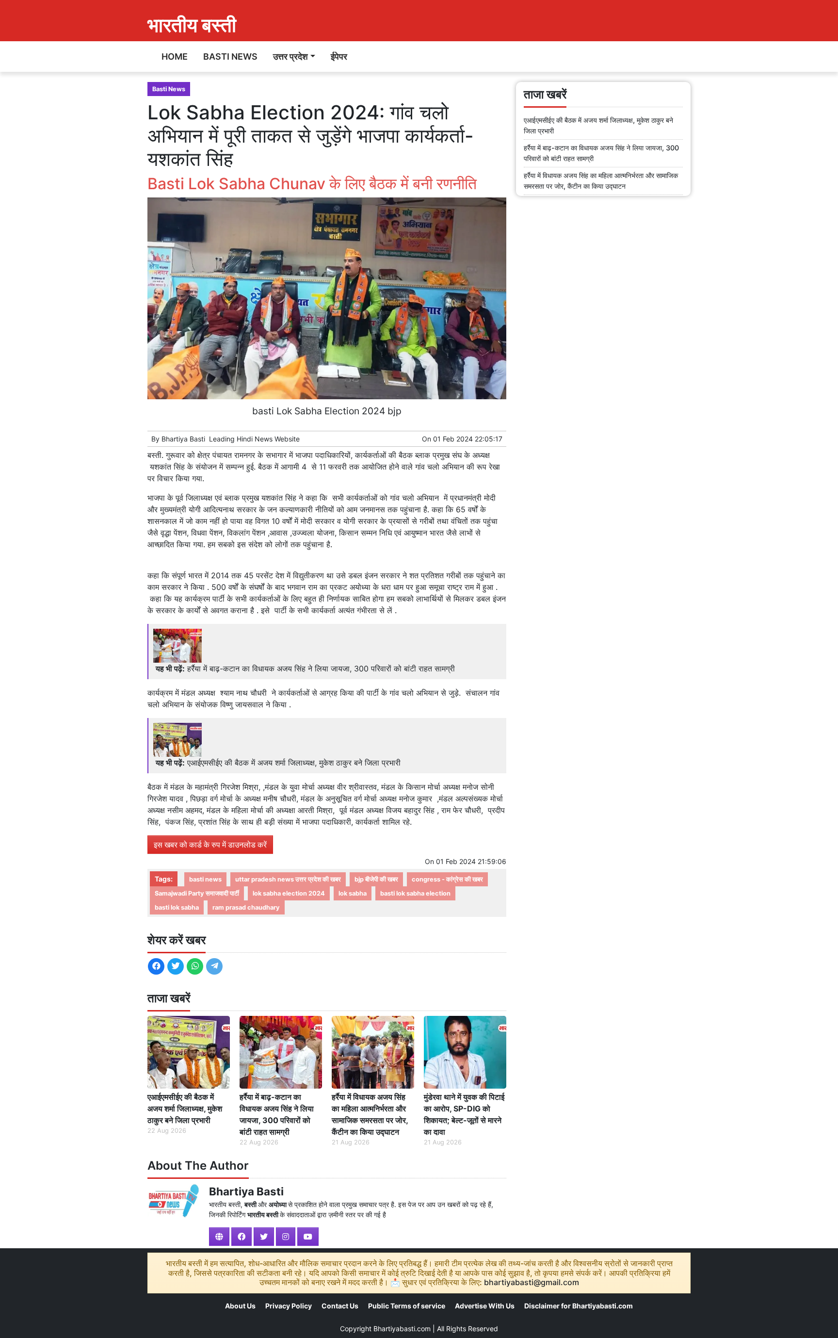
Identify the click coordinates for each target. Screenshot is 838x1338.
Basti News (230, 56)
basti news (205, 879)
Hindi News (255, 439)
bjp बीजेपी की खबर (376, 879)
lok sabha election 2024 (289, 893)
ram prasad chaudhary (246, 907)
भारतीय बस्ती (191, 25)
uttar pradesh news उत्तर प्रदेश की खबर (288, 879)
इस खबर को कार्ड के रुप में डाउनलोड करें (210, 844)
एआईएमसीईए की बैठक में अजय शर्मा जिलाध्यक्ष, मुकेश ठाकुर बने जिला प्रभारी (294, 762)
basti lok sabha (177, 907)
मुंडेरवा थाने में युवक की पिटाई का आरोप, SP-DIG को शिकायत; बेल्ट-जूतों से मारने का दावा (464, 1114)
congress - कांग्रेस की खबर (447, 879)
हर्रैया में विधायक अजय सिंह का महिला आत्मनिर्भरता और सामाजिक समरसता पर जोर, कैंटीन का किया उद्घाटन (370, 1114)
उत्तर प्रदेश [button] (290, 56)
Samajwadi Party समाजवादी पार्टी (197, 893)
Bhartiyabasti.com (402, 1328)
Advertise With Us (485, 1306)
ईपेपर (339, 56)
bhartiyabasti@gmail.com (531, 1282)
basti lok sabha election (415, 893)
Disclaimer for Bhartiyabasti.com (578, 1306)
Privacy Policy (288, 1306)
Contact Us (340, 1306)
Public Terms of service (406, 1306)
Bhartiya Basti (183, 439)
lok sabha (352, 893)
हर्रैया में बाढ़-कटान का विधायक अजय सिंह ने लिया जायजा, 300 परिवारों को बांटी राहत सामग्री (321, 668)
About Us (240, 1306)
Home (174, 56)
